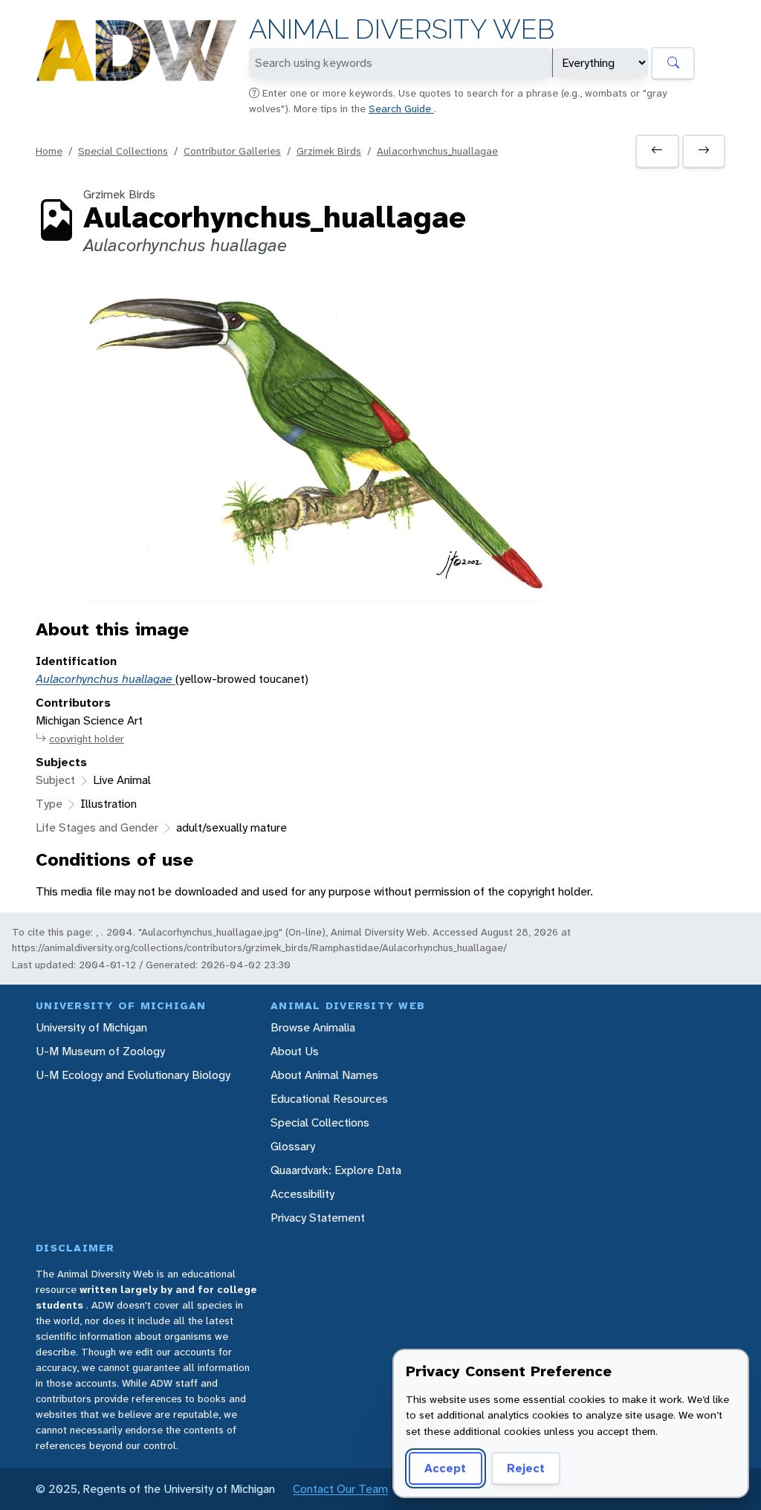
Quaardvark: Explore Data (336, 1170)
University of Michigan (91, 1027)
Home (49, 151)
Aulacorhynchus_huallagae (437, 151)
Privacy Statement (318, 1217)
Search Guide (401, 108)
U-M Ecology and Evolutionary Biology (133, 1075)
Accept (445, 1468)
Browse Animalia (313, 1027)
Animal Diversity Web (401, 29)
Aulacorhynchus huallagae (105, 679)
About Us (295, 1051)
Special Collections (123, 151)
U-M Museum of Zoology (100, 1051)
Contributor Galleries (232, 151)
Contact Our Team (340, 1489)
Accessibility (302, 1194)
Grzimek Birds (329, 151)
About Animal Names (324, 1075)
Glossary (293, 1146)
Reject (526, 1468)
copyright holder (86, 738)
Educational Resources (329, 1098)
